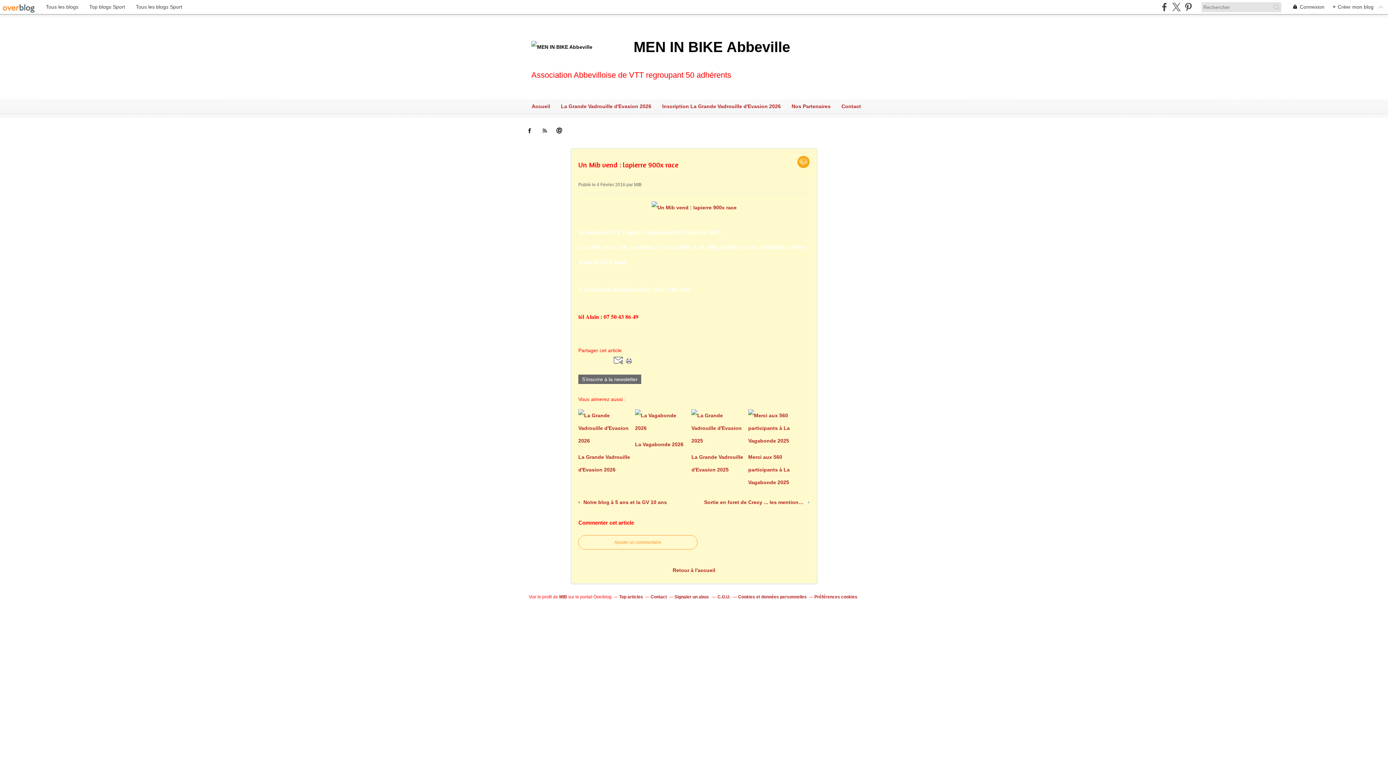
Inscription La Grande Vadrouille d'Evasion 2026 (721, 106)
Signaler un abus (692, 596)
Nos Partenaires (811, 106)
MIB (563, 596)
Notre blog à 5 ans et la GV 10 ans (624, 502)
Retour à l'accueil (694, 570)
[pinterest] (1188, 7)
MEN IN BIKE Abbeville (712, 47)
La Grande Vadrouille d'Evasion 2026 (606, 106)
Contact (851, 106)
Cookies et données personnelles (772, 596)
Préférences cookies (835, 596)
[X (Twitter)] (1176, 7)
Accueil (541, 106)
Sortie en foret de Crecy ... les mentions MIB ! (755, 502)
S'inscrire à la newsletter (610, 379)
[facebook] (1164, 7)
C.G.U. (724, 596)
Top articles (631, 596)
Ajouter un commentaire (637, 542)
